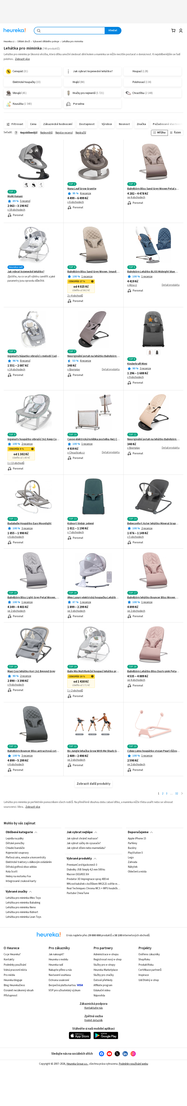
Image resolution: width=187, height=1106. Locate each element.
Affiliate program (103, 985)
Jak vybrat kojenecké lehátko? (25, 272)
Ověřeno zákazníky (149, 954)
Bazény (132, 848)
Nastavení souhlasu (60, 975)
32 (176, 794)
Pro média (9, 975)
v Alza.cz (132, 285)
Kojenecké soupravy (17, 853)
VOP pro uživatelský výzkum (64, 990)
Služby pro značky (104, 975)
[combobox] (69, 30)
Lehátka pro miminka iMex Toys (23, 898)
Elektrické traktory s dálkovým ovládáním (29, 862)
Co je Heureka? (12, 954)
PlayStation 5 (135, 853)
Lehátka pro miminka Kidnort (22, 912)
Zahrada (132, 862)
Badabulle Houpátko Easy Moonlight (29, 523)
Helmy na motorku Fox (18, 876)
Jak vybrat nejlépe (80, 832)
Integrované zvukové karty (21, 881)
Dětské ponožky (15, 843)
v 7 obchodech (75, 532)
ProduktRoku (146, 965)
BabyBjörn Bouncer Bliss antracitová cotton (33, 751)
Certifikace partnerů (149, 970)
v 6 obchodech (75, 202)
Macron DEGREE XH (78, 874)
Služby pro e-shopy (104, 965)
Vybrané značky (16, 891)
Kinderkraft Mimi (137, 364)
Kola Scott (12, 872)
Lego (131, 857)
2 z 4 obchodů (75, 296)
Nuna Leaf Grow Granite (81, 189)
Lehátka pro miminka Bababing (23, 903)
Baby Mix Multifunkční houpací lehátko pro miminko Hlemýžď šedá (93, 671)
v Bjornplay (73, 370)
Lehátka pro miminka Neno (21, 907)
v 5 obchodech (135, 537)
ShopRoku (144, 959)
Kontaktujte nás (93, 1008)
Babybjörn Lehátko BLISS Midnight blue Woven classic (153, 272)
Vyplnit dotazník (93, 1020)
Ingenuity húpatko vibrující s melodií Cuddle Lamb (33, 356)
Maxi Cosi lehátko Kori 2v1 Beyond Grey (31, 671)
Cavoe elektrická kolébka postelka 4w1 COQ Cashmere (93, 439)
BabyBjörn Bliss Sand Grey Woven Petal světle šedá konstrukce (153, 189)
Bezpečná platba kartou (62, 985)
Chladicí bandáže (15, 848)
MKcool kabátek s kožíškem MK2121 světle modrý (93, 884)
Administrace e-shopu (106, 954)
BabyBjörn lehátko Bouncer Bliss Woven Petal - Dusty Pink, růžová (153, 597)
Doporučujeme (138, 832)
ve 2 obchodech (16, 611)
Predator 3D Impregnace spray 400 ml (88, 879)
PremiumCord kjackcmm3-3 (82, 865)
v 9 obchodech (135, 377)
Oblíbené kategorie (19, 832)
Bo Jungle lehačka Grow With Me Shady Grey (93, 751)
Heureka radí (56, 965)
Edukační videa (102, 990)
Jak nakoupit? (56, 954)
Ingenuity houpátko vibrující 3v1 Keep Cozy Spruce (33, 439)
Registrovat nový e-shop (108, 959)
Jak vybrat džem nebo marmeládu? (86, 848)
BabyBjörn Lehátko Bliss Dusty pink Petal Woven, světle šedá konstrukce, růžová (153, 671)
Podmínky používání (15, 965)
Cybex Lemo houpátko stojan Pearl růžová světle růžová (153, 751)
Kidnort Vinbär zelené (80, 523)
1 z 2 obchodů (75, 691)
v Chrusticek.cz (76, 453)
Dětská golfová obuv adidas (21, 867)
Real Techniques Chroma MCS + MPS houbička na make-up (93, 888)
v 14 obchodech (16, 370)
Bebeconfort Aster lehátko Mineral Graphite (153, 523)
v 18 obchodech (16, 210)
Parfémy (132, 843)
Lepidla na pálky (15, 838)
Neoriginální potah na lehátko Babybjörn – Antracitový (93, 356)
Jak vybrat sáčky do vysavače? (84, 843)
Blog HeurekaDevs (14, 985)
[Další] (182, 794)
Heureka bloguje (13, 980)
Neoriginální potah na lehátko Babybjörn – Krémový (153, 439)
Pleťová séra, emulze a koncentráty (26, 857)
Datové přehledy (103, 980)
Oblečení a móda (137, 872)
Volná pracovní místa (15, 970)
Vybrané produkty (79, 858)
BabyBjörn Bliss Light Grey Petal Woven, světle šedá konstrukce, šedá (33, 597)
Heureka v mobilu (58, 959)
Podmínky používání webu (133, 1064)
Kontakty (9, 959)
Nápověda (99, 995)
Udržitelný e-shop (148, 980)
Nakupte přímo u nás (60, 970)
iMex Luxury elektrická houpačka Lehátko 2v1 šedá (93, 597)
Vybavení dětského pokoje (46, 41)
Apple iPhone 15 (137, 838)
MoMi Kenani (15, 196)
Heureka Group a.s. (77, 1064)
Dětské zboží (24, 41)
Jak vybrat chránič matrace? (82, 838)
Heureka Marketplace (106, 970)
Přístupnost (10, 995)
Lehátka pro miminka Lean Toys (23, 917)
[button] (26, 185)
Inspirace (143, 975)
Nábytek (133, 867)
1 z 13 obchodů (15, 463)
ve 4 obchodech (136, 197)
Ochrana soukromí (59, 980)
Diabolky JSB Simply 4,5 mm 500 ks (86, 870)
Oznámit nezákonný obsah (19, 990)
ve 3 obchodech (76, 611)
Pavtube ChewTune (78, 893)
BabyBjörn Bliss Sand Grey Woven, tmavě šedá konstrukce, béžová (93, 272)
